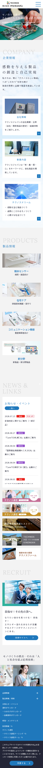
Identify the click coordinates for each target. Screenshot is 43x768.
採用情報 (5, 726)
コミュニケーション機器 (21, 331)
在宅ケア (21, 301)
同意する (21, 763)
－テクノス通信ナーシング (12, 733)
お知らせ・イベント (10, 704)
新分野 (21, 360)
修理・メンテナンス (10, 720)
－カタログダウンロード (12, 711)
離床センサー (21, 272)
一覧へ (12, 408)
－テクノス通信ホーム (11, 737)
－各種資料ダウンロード (12, 715)
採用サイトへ (21, 637)
